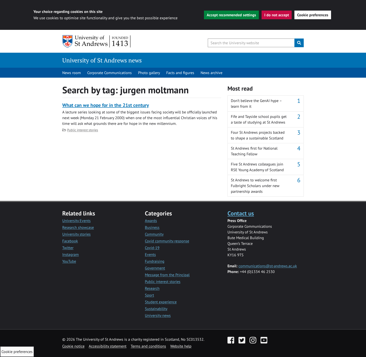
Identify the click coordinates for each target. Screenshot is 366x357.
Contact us (240, 213)
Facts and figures (180, 72)
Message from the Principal (167, 274)
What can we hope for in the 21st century (105, 105)
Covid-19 (152, 247)
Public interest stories (82, 130)
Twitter (67, 247)
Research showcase (78, 227)
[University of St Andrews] (96, 41)
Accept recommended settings (231, 14)
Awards (151, 220)
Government (155, 268)
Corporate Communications (109, 72)
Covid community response (167, 240)
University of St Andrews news (102, 60)
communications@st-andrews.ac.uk (267, 265)
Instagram (70, 254)
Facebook (70, 240)
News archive (211, 72)
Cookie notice (73, 346)
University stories (76, 234)
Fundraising (154, 261)
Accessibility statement (107, 346)
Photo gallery (149, 72)
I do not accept (276, 14)
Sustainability (156, 308)
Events (150, 254)
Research (152, 288)
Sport (149, 295)
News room (71, 72)
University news (158, 315)
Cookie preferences (312, 14)
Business (152, 227)
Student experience (161, 301)
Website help (180, 346)
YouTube (69, 261)
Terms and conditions (148, 346)
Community (154, 234)
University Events (76, 220)
